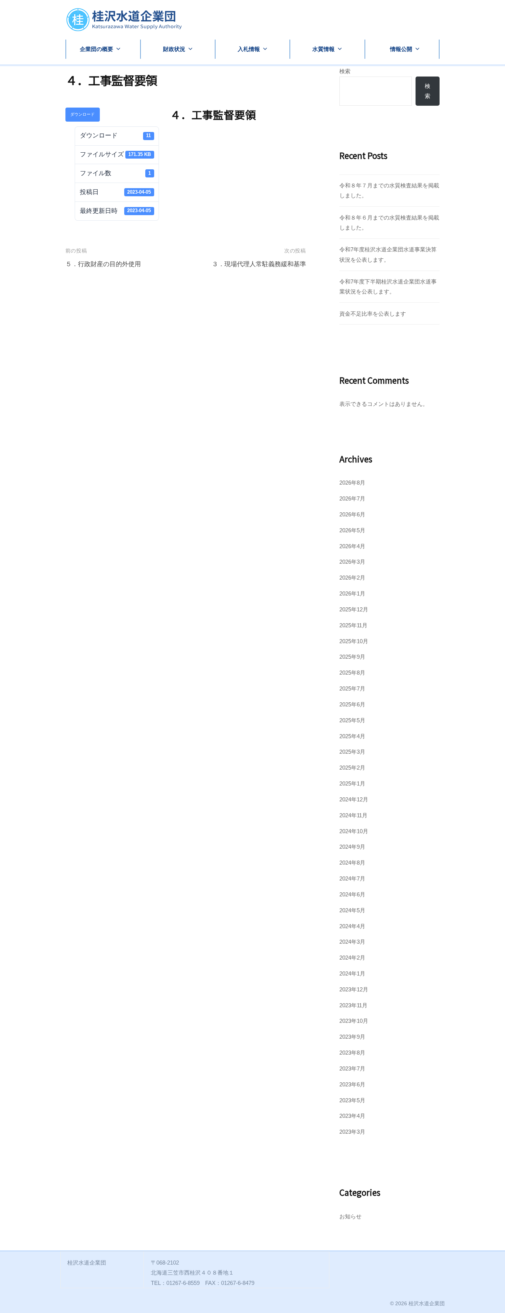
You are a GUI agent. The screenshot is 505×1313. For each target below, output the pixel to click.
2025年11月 (353, 625)
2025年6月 (352, 704)
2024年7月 (352, 878)
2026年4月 (352, 546)
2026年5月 (352, 530)
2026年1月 (352, 593)
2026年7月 (352, 498)
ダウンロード (82, 114)
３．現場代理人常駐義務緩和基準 (259, 264)
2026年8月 (352, 482)
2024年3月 (352, 942)
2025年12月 (353, 609)
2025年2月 (352, 767)
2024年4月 (352, 926)
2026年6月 (352, 514)
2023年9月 (352, 1037)
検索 (344, 71)
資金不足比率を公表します (372, 314)
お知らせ (350, 1216)
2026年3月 (352, 562)
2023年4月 (352, 1116)
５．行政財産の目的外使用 (103, 264)
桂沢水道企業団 (427, 1303)
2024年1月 (352, 973)
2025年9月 (352, 657)
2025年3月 (352, 752)
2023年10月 (353, 1021)
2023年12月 (353, 989)
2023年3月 (352, 1132)
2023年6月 (352, 1084)
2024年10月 (353, 831)
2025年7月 (352, 688)
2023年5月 (352, 1100)
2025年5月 (352, 720)
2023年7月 (352, 1068)
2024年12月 (353, 799)
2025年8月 (352, 672)
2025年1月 (352, 783)
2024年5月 (352, 910)
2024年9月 (352, 847)
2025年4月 (352, 736)
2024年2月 (352, 957)
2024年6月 (352, 894)
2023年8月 (352, 1052)
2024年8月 (352, 862)
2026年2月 (352, 577)
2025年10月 (353, 641)
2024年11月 (353, 815)
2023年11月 (353, 1005)
